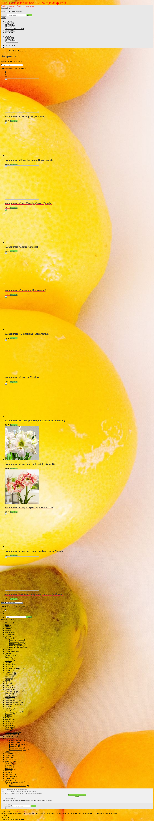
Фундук (8, 767)
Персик (7, 729)
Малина (8, 710)
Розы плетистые (15, 742)
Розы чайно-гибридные (17, 750)
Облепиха (8, 721)
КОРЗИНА (9, 32)
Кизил (7, 685)
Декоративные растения (13, 668)
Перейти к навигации (8, 6)
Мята (7, 717)
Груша (7, 666)
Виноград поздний (16, 642)
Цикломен (8, 774)
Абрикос (8, 623)
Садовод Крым (6, 8)
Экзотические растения (13, 782)
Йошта (7, 683)
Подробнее (13, 121)
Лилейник (8, 699)
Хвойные (8, 769)
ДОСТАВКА (9, 27)
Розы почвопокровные (17, 744)
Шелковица (9, 780)
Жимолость (9, 674)
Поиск (29, 15)
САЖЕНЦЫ (9, 23)
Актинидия (9, 628)
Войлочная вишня (11, 651)
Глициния (8, 657)
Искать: (3, 15)
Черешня (8, 778)
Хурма (7, 772)
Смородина (9, 759)
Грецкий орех (10, 664)
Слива (7, 757)
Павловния (9, 727)
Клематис (8, 687)
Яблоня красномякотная (17, 786)
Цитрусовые (9, 776)
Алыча (7, 630)
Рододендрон (9, 736)
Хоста (7, 771)
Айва (7, 627)
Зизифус (8, 676)
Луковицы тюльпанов (13, 704)
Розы (7, 738)
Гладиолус (8, 655)
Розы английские (15, 740)
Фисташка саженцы (12, 761)
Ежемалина (9, 672)
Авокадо (8, 625)
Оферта (77, 796)
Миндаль (8, 714)
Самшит (8, 753)
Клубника (8, 689)
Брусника (8, 634)
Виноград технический (17, 647)
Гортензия (8, 661)
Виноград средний (16, 646)
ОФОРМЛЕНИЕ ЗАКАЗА (14, 29)
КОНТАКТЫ (10, 31)
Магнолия (8, 708)
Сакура (7, 752)
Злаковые (8, 678)
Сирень (7, 755)
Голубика (8, 659)
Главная (8, 36)
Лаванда (8, 695)
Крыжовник (9, 693)
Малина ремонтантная (13, 712)
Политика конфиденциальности (77, 795)
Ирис (7, 682)
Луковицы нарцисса (12, 702)
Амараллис (9, 632)
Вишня (7, 649)
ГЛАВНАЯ (9, 21)
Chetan (14, 811)
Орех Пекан (9, 725)
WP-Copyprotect (21, 811)
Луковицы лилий (11, 700)
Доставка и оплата (11, 42)
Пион (7, 731)
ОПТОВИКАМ (10, 25)
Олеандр (8, 723)
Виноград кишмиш (16, 640)
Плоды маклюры (11, 735)
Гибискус (8, 653)
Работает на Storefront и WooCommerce (38, 800)
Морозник (8, 716)
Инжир (7, 680)
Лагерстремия (10, 697)
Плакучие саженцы (12, 733)
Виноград (8, 638)
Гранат (7, 663)
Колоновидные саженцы (14, 691)
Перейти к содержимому (26, 6)
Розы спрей (13, 746)
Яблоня (7, 784)
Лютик (7, 706)
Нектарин (8, 719)
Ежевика (8, 670)
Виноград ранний (15, 644)
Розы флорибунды (15, 748)
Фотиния (8, 765)
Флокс (7, 763)
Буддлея (8, 636)
